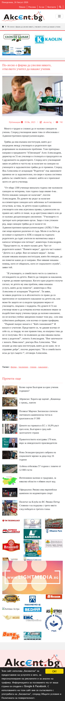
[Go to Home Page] (3, 27)
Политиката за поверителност (18, 697)
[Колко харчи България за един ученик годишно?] (9, 389)
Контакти (51, 7)
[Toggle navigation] (59, 16)
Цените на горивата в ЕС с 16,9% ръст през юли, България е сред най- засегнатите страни (39, 429)
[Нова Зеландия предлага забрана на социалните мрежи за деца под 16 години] (9, 454)
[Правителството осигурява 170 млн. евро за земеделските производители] (9, 442)
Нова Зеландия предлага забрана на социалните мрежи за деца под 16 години (37, 456)
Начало (22, 7)
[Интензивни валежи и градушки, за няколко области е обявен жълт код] (9, 480)
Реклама (32, 7)
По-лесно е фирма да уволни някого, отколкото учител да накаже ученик (33, 27)
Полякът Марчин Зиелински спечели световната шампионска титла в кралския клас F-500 (38, 415)
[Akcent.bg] (23, 16)
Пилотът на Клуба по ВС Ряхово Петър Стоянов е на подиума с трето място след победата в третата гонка (39, 505)
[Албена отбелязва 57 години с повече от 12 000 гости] (9, 468)
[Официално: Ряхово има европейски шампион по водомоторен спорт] (9, 492)
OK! (54, 671)
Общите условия (50, 694)
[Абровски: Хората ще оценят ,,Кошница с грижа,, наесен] (9, 401)
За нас (41, 7)
